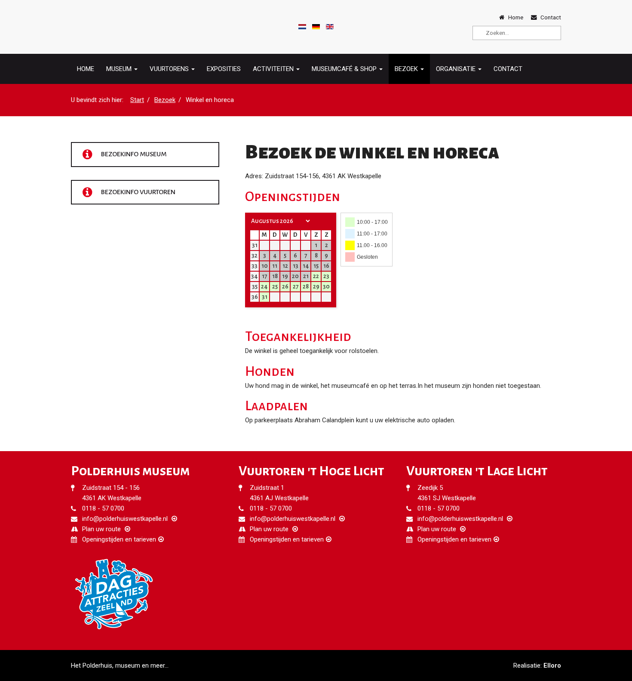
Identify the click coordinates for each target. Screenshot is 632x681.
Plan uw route (101, 529)
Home (85, 69)
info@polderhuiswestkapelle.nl (125, 519)
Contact (508, 69)
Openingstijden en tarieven (119, 539)
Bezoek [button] (407, 69)
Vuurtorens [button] (170, 69)
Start (137, 100)
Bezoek (164, 100)
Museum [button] (119, 69)
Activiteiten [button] (274, 69)
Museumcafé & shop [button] (345, 69)
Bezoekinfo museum (133, 154)
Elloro (552, 665)
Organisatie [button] (456, 69)
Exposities (224, 69)
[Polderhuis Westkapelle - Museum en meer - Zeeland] (94, 26)
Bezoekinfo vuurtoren (137, 191)
